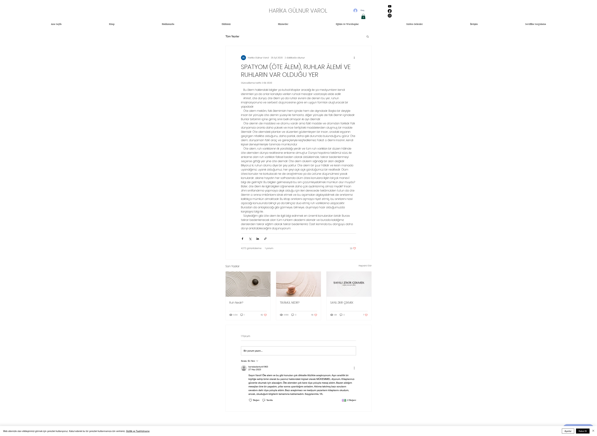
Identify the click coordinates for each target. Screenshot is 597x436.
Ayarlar (568, 431)
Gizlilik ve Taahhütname (138, 431)
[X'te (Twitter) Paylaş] (250, 238)
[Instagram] (390, 16)
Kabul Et (583, 431)
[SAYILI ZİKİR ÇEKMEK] (348, 284)
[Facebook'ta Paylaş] (242, 238)
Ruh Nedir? (236, 303)
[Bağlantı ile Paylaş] (265, 238)
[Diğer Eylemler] (354, 58)
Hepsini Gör (365, 265)
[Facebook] (390, 11)
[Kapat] (593, 431)
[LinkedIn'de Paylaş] (257, 238)
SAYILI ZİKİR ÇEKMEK (341, 303)
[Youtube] (390, 6)
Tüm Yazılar (232, 36)
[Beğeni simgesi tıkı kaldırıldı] (250, 400)
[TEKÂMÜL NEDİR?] (298, 284)
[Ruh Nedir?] (248, 284)
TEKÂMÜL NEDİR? (290, 303)
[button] (363, 16)
